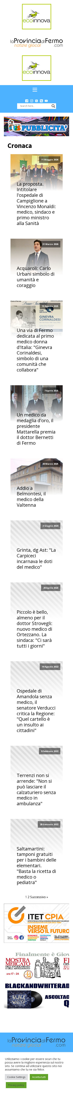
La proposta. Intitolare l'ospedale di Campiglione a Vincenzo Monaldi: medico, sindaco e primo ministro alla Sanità (36, 203)
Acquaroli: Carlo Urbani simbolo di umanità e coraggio (36, 276)
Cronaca (19, 145)
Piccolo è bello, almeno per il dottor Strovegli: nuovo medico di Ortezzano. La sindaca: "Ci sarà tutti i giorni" (34, 629)
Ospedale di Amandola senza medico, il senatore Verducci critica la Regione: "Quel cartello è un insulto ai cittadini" (36, 710)
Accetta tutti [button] (39, 1077)
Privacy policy (16, 1085)
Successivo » (39, 897)
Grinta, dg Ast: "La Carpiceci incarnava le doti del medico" (36, 558)
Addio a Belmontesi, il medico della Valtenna (31, 496)
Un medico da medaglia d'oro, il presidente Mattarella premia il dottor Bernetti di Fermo (36, 429)
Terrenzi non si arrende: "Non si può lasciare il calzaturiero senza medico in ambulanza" (36, 789)
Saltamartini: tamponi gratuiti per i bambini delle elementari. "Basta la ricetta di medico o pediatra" (36, 865)
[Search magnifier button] (53, 106)
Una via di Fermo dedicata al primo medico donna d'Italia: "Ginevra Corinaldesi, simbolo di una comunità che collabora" (35, 349)
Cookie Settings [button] (16, 1077)
